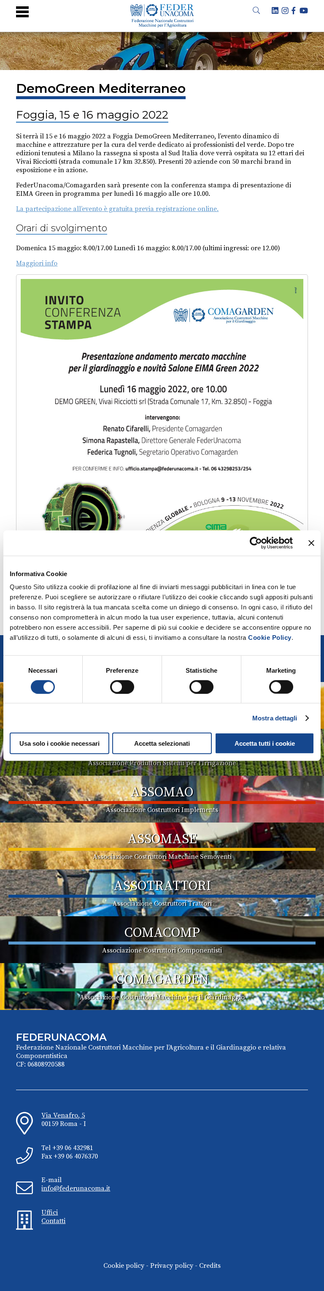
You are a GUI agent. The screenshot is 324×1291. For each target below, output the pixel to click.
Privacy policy (171, 1265)
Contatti (53, 1221)
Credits (210, 1265)
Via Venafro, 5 (63, 1115)
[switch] (122, 686)
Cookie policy (123, 1265)
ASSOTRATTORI (162, 886)
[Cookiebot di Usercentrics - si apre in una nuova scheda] (256, 542)
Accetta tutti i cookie (265, 743)
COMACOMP (162, 933)
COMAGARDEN (162, 980)
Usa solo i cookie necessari (59, 743)
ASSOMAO (162, 792)
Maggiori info (36, 263)
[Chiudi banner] (311, 543)
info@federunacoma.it (75, 1188)
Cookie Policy (270, 637)
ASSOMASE (162, 839)
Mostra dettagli (274, 717)
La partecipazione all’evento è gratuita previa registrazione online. (117, 209)
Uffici (49, 1212)
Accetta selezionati (162, 743)
